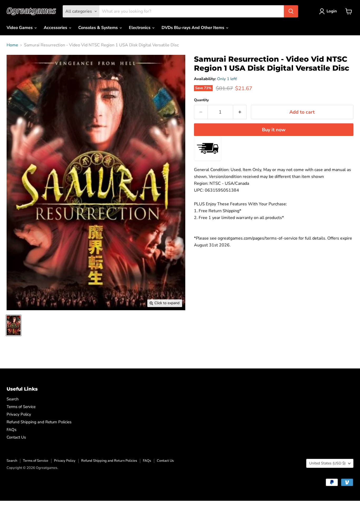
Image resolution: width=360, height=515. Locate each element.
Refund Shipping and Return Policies (39, 422)
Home (12, 45)
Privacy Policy (19, 414)
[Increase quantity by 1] (240, 112)
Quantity (201, 100)
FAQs (11, 429)
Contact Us (16, 437)
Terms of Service (21, 406)
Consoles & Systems (98, 28)
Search (13, 399)
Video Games (20, 28)
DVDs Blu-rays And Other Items (193, 28)
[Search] (291, 11)
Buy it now (273, 130)
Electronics (140, 28)
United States (327, 463)
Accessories (56, 28)
